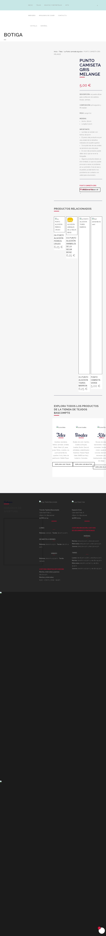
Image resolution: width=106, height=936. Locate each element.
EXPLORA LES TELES (62, 464)
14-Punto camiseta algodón (73, 51)
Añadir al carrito (90, 190)
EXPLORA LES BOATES (83, 464)
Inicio (55, 51)
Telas (61, 51)
